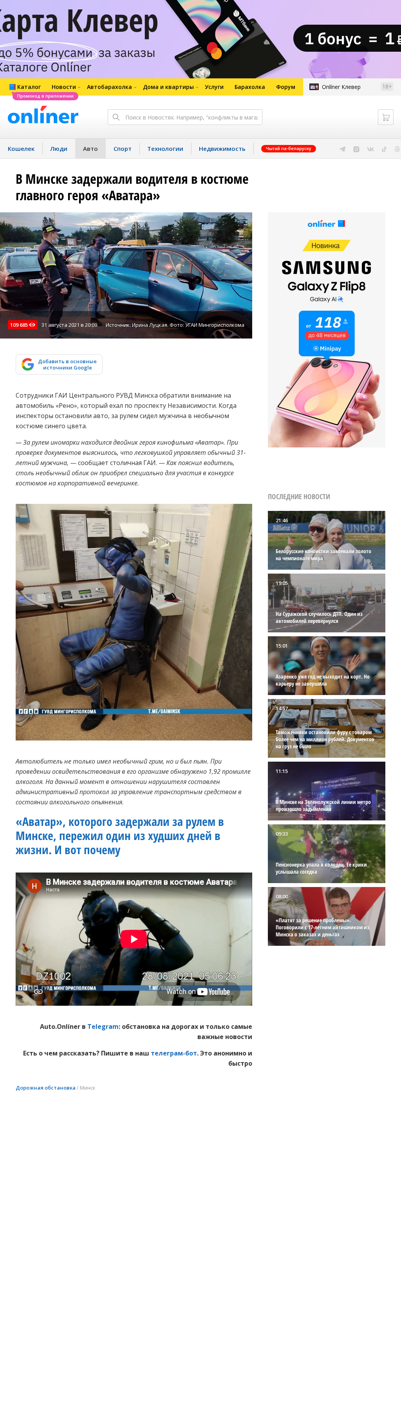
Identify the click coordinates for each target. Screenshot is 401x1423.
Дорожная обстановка (46, 1087)
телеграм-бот (174, 1053)
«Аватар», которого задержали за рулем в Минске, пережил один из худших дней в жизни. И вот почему (120, 835)
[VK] (370, 148)
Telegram (103, 1026)
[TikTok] (384, 148)
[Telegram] (342, 148)
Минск (88, 1087)
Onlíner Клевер (341, 87)
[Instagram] (356, 148)
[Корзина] (386, 117)
